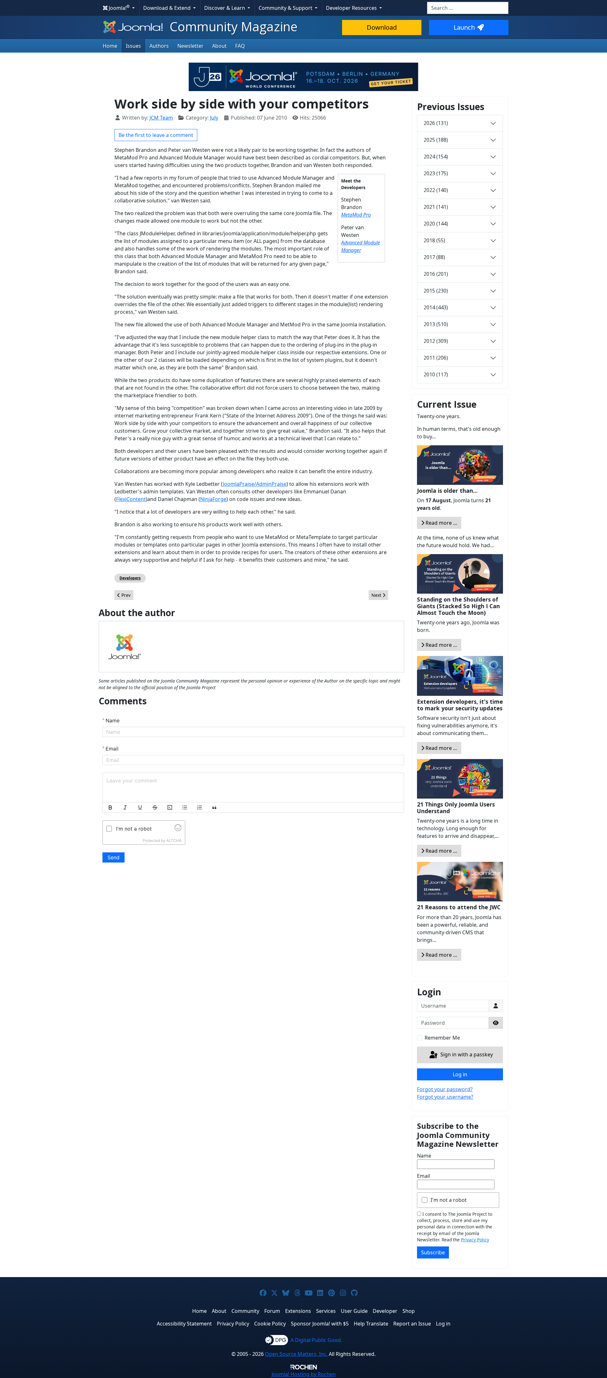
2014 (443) (436, 307)
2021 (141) (436, 206)
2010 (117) (436, 374)
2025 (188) (436, 139)
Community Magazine (232, 26)
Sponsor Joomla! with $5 (320, 1323)
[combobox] (467, 8)
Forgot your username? (445, 1096)
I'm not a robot (449, 1199)
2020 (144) (436, 223)
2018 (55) (434, 240)
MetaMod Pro (356, 214)
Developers (130, 578)
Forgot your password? (445, 1089)
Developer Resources (352, 7)
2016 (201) (436, 273)
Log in (460, 1074)
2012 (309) (436, 340)
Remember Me (442, 1037)
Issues (133, 45)
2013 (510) (436, 324)
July (214, 117)
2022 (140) (436, 190)
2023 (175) (436, 173)
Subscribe (433, 1252)
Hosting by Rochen (304, 1374)
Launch (464, 27)
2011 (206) (436, 357)
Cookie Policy (270, 1323)
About (219, 45)
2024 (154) (436, 156)
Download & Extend (167, 7)
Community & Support (286, 7)
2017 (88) (434, 257)
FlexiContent (131, 499)
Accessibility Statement (184, 1323)
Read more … (440, 522)
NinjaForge (213, 499)
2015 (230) (436, 290)
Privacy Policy (475, 1240)
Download (382, 27)
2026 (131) (436, 123)
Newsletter (190, 45)
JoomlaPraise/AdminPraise (254, 483)
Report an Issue (412, 1323)
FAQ (240, 45)
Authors (159, 45)
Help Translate (371, 1323)
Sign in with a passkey (466, 1054)
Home (110, 45)
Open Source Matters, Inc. (296, 1353)
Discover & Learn (225, 7)
